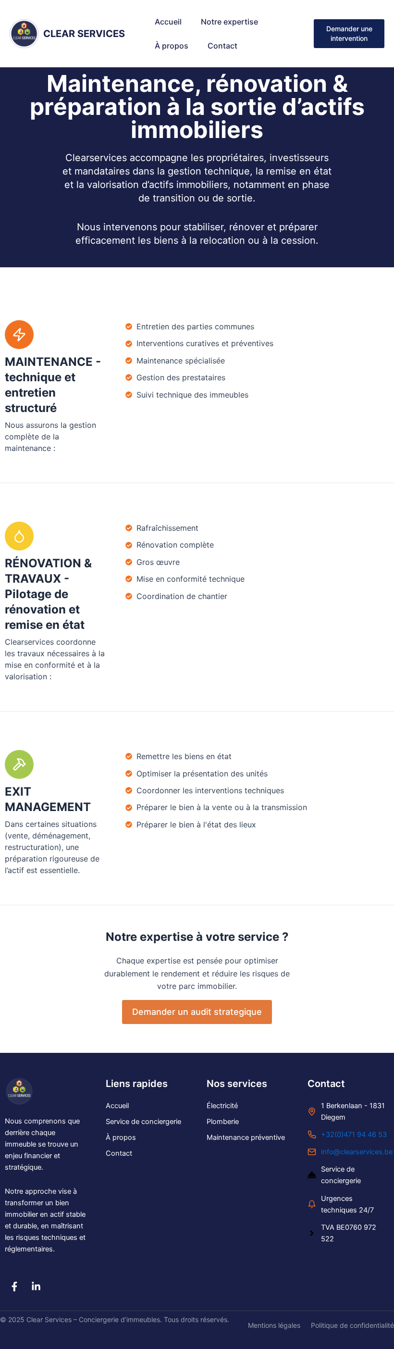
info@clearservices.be (357, 1152)
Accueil (168, 21)
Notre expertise (229, 21)
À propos (171, 45)
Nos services (237, 1083)
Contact (222, 45)
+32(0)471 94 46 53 (354, 1134)
